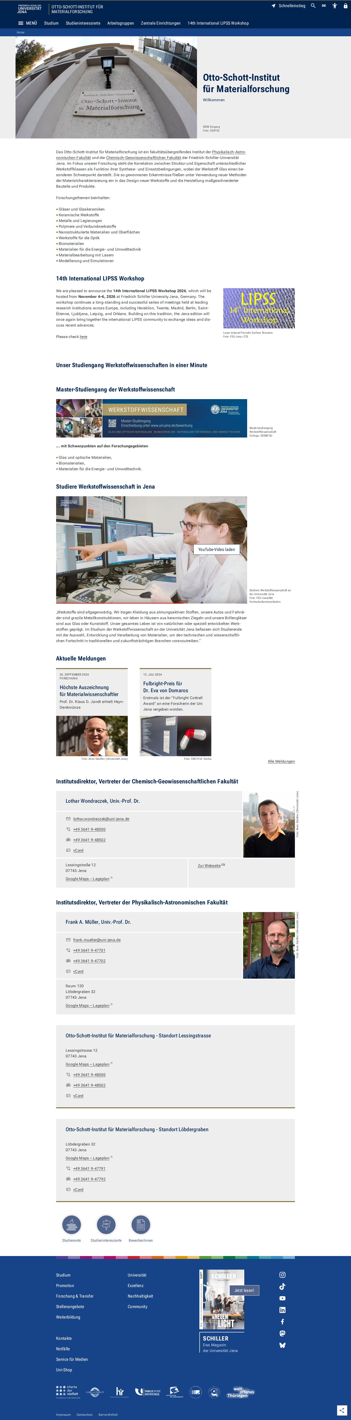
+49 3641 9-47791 (89, 1168)
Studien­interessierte (106, 1240)
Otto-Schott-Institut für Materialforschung (77, 9)
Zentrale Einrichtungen (161, 23)
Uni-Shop (64, 1369)
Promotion (65, 1285)
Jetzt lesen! (244, 1290)
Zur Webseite (211, 865)
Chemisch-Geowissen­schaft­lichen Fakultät (143, 157)
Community (137, 1306)
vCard (78, 850)
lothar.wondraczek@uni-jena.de (101, 819)
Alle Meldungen (281, 761)
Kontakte (64, 1338)
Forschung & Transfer (74, 1296)
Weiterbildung (68, 1317)
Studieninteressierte (83, 23)
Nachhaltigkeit (140, 1296)
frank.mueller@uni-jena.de (97, 940)
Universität (137, 1274)
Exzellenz (136, 1285)
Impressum (63, 1414)
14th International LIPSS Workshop (218, 23)
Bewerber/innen (141, 1240)
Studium (51, 23)
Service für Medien (72, 1359)
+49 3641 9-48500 (89, 829)
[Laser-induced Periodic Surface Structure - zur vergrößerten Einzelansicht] (259, 308)
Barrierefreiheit (108, 1414)
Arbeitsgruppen (120, 23)
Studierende (71, 1240)
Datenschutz (85, 1414)
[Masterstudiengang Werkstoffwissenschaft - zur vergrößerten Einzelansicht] (151, 418)
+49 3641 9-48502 (89, 840)
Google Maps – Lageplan (89, 878)
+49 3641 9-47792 (89, 1179)
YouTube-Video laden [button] (216, 549)
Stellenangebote (70, 1306)
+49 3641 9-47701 (89, 950)
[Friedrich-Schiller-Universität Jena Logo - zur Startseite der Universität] (29, 9)
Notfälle (63, 1348)
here (83, 336)
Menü (31, 23)
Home (20, 32)
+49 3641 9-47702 (89, 961)
